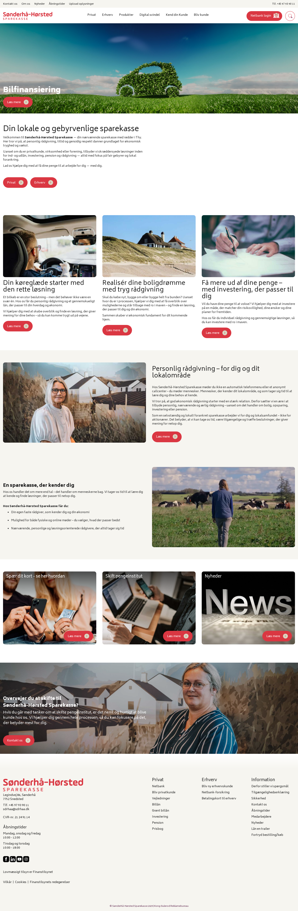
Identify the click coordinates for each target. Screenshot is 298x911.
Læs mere (14, 102)
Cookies (20, 882)
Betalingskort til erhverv (219, 798)
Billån (156, 804)
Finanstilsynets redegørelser (50, 882)
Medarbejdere (261, 816)
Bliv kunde (201, 15)
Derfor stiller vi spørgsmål (269, 786)
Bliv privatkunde (163, 792)
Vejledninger (161, 798)
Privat (11, 182)
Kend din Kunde (177, 15)
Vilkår (7, 882)
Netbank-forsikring (215, 792)
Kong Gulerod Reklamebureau (171, 906)
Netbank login (261, 15)
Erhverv (39, 182)
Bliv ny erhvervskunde (217, 786)
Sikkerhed (258, 798)
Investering (160, 816)
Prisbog (157, 829)
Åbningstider (57, 4)
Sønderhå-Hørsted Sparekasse (130, 906)
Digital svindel (149, 15)
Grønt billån (160, 810)
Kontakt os (10, 4)
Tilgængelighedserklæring (270, 792)
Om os (25, 4)
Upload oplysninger (81, 4)
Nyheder (39, 4)
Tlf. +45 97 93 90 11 (283, 4)
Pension (157, 823)
